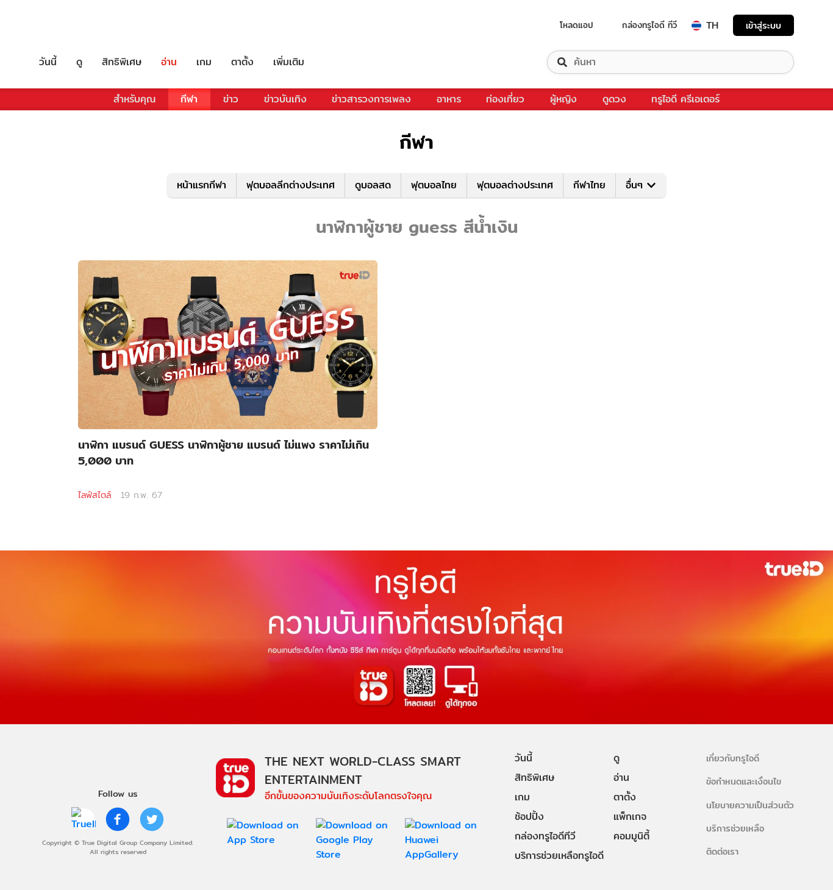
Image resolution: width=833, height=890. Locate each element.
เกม (204, 62)
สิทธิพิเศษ (121, 62)
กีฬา (189, 99)
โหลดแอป (576, 25)
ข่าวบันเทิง (285, 99)
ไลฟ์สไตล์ (94, 495)
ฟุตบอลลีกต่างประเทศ (290, 185)
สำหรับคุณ (134, 99)
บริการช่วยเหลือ (735, 828)
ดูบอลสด (373, 185)
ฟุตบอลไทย (434, 185)
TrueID (75, 25)
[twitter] (152, 819)
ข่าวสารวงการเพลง (371, 99)
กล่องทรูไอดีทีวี (545, 836)
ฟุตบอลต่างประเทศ (515, 185)
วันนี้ (48, 62)
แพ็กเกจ (629, 816)
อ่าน (169, 62)
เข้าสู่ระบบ (763, 25)
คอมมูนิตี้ (631, 836)
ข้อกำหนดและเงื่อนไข (743, 781)
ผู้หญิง (563, 99)
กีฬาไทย (589, 185)
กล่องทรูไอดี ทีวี (649, 25)
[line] (83, 819)
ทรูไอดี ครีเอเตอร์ (685, 99)
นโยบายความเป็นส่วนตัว (750, 805)
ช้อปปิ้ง (529, 816)
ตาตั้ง (242, 62)
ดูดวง (614, 99)
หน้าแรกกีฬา (201, 185)
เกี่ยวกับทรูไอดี (732, 758)
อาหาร (449, 99)
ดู (79, 62)
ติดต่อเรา (722, 851)
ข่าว (230, 99)
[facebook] (117, 819)
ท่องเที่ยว (505, 99)
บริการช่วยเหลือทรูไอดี (559, 855)
